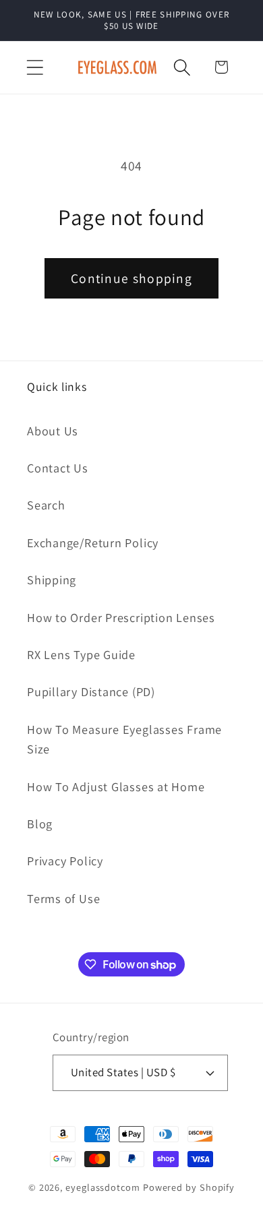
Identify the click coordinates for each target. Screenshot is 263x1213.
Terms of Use (63, 898)
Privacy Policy (65, 860)
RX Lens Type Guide (81, 654)
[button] (35, 67)
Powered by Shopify (189, 1187)
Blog (40, 823)
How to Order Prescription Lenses (121, 617)
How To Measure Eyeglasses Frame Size (124, 739)
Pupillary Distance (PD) (91, 691)
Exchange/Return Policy (92, 542)
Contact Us (57, 468)
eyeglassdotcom (102, 1187)
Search (46, 505)
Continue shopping (131, 278)
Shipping (51, 579)
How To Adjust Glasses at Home (116, 786)
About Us (52, 431)
